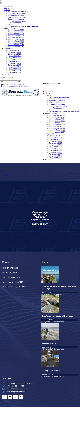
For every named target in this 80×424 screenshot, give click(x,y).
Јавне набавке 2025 (16, 32)
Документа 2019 (14, 65)
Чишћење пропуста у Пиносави (57, 316)
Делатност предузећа (17, 13)
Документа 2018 (14, 67)
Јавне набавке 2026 (16, 30)
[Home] (20, 95)
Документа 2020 (14, 63)
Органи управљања (16, 19)
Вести (6, 8)
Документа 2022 (14, 59)
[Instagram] (4, 397)
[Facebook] (15, 397)
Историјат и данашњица (18, 12)
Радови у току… (49, 343)
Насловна (8, 6)
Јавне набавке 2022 (16, 37)
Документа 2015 (14, 72)
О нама (7, 10)
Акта (10, 24)
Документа (8, 48)
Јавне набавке (10, 28)
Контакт (7, 74)
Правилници (13, 50)
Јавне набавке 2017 (16, 47)
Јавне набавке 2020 (16, 41)
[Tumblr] (21, 397)
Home (6, 175)
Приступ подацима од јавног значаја (23, 26)
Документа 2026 (14, 52)
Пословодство (17, 23)
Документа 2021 (14, 61)
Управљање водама (16, 15)
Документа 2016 (14, 71)
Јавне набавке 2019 (16, 43)
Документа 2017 (14, 69)
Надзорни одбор (19, 21)
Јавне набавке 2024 (16, 34)
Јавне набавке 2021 (16, 39)
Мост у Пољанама (50, 371)
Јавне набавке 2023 (16, 36)
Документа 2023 (14, 58)
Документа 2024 (14, 56)
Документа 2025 (14, 54)
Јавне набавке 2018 (16, 45)
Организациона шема (17, 17)
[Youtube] (10, 397)
